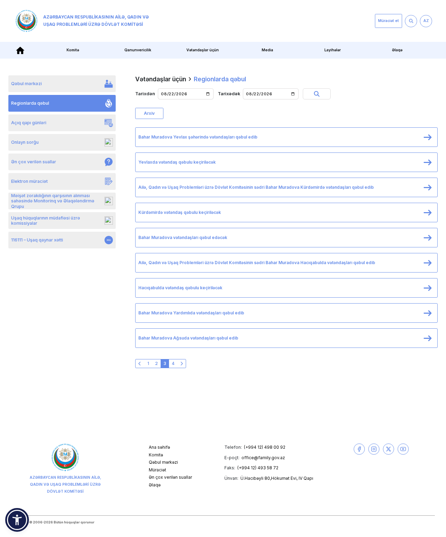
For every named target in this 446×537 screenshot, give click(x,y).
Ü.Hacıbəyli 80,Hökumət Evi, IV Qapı (276, 478)
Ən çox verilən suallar (170, 477)
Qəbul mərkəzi (163, 462)
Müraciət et (388, 20)
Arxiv (149, 113)
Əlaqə (397, 50)
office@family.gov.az (263, 457)
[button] (17, 520)
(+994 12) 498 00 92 (264, 447)
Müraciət (157, 469)
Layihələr (332, 50)
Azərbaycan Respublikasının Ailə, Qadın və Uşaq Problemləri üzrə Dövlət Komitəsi (96, 20)
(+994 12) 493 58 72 (257, 467)
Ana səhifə (159, 447)
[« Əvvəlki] (140, 363)
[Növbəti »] (181, 363)
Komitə (156, 454)
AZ (426, 20)
